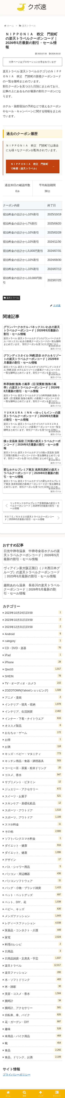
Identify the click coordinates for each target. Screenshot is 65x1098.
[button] (58, 679)
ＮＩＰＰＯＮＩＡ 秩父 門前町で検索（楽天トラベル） (29, 166)
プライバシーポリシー (17, 1074)
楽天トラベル (13, 298)
